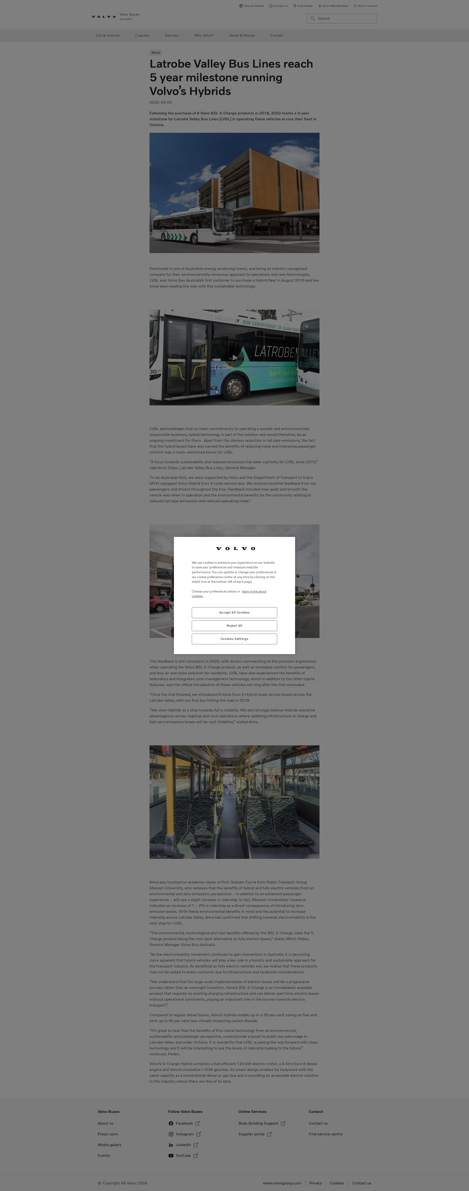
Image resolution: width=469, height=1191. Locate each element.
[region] (234, 595)
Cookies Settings (235, 639)
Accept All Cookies (234, 612)
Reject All (234, 625)
